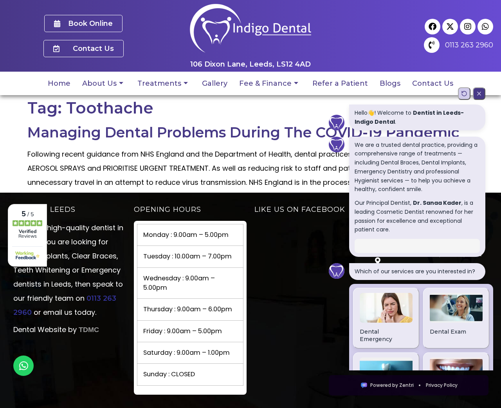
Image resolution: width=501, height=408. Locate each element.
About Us (99, 83)
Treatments (159, 83)
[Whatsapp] (485, 26)
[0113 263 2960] (432, 45)
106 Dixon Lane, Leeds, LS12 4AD (250, 64)
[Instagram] (468, 26)
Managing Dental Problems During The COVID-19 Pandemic (243, 132)
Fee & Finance (265, 83)
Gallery (214, 83)
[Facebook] (432, 26)
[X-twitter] (450, 26)
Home (59, 83)
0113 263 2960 (469, 45)
